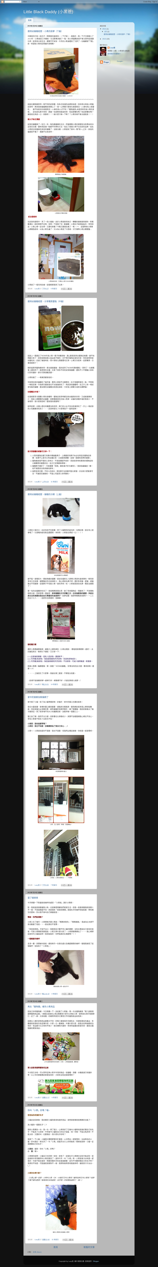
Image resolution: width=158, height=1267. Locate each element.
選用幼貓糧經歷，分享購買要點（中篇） (46, 301)
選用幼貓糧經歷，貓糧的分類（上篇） (45, 494)
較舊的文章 (89, 1247)
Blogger (96, 1261)
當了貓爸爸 (33, 898)
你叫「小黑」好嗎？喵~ (39, 1110)
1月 (105, 31)
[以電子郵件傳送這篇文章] (62, 289)
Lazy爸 (112, 48)
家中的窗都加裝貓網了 (38, 697)
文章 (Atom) (37, 1252)
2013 (104, 39)
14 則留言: (55, 684)
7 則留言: (54, 885)
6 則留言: (54, 289)
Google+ (120, 61)
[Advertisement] (114, 82)
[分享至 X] (66, 289)
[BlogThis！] (64, 289)
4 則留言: (55, 994)
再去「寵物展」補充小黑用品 (41, 1007)
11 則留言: (55, 482)
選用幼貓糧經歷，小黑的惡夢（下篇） (45, 31)
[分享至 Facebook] (69, 289)
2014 (104, 29)
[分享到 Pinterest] (71, 289)
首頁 (29, 20)
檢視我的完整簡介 (114, 54)
